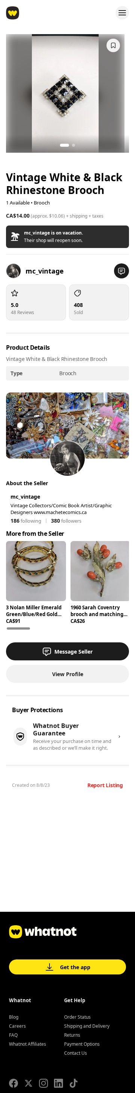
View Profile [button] (67, 674)
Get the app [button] (75, 967)
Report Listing (105, 785)
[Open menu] (122, 13)
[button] (67, 237)
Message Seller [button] (73, 651)
